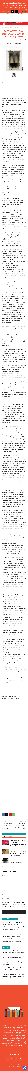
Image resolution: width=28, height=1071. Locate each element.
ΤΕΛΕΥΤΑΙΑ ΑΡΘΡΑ (7, 836)
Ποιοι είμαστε (7, 1064)
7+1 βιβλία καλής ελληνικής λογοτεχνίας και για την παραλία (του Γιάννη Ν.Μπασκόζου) (13, 976)
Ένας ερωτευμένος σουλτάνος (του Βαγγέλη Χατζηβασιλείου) (7, 826)
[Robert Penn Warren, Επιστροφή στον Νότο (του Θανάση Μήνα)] (5, 861)
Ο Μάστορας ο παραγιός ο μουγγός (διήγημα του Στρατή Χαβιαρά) (20, 826)
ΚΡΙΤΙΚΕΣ (17, 27)
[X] (6, 814)
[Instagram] (11, 1058)
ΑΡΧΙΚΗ (3, 27)
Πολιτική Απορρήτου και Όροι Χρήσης (14, 1066)
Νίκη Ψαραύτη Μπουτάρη (8, 974)
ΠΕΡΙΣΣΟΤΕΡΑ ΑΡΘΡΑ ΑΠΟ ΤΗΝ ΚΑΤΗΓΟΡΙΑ (14, 834)
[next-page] (5, 867)
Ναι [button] (12, 11)
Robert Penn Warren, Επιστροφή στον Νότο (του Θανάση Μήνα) (17, 860)
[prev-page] (3, 867)
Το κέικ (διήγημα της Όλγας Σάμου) (11, 941)
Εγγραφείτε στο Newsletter (17, 1064)
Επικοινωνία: (8, 1048)
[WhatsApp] (13, 814)
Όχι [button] (16, 11)
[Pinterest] (10, 814)
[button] (2, 19)
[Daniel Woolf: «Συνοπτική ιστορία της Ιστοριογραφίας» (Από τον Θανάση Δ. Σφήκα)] (5, 842)
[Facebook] (3, 814)
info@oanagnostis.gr (17, 1048)
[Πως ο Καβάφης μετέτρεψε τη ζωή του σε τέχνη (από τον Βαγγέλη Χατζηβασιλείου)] (5, 851)
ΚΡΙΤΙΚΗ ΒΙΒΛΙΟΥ (9, 27)
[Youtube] (20, 1059)
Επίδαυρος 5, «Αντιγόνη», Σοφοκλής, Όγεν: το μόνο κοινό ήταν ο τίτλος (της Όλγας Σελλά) (13, 962)
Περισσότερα (19, 1045)
